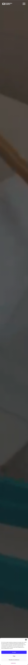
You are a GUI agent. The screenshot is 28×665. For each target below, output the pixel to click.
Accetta (14, 652)
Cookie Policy (13, 663)
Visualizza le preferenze (14, 659)
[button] (26, 639)
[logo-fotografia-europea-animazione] (7, 3)
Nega (14, 656)
